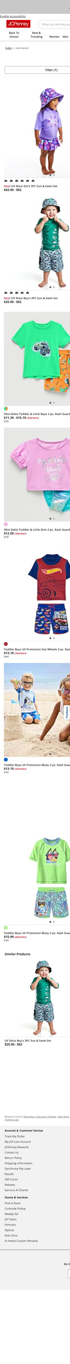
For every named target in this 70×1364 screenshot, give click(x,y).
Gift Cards (11, 1179)
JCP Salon (11, 1219)
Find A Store (12, 1203)
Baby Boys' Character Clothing (39, 1116)
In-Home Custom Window (21, 1241)
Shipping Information (18, 1163)
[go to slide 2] (54, 175)
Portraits (10, 1224)
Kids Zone (11, 1235)
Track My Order (15, 1136)
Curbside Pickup (15, 1208)
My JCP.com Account (18, 1141)
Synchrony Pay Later (18, 1168)
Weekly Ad (11, 1214)
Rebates (10, 1184)
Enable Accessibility (13, 16)
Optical (9, 1230)
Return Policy (13, 1158)
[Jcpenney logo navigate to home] (18, 24)
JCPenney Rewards (17, 1147)
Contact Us (12, 1152)
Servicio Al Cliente (16, 1190)
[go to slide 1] (50, 175)
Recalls (9, 1174)
